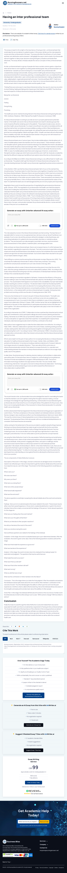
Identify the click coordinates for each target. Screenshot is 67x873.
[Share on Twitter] (15, 626)
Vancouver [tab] (35, 639)
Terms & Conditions (44, 867)
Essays (9, 13)
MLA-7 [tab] (18, 639)
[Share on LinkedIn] (23, 626)
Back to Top (6, 862)
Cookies (56, 867)
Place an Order (44, 822)
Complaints (61, 867)
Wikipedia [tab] (46, 639)
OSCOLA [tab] (55, 639)
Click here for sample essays (46, 33)
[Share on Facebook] (11, 626)
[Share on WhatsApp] (26, 626)
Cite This (15, 40)
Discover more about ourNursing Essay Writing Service (33, 695)
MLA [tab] (11, 639)
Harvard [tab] (26, 639)
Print (6, 40)
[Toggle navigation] (63, 3)
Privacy (37, 867)
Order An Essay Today (33, 782)
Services (43, 841)
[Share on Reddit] (19, 626)
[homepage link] (3, 13)
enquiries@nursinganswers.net (49, 850)
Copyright (51, 867)
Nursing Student (59, 27)
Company (43, 844)
